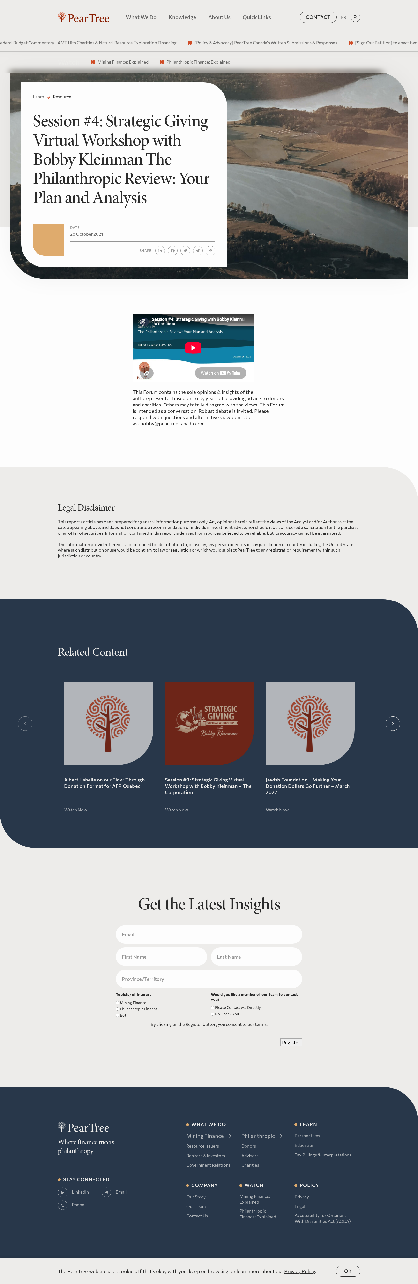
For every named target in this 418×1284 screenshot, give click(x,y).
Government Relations (208, 1165)
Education (304, 1145)
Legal (300, 1206)
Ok (348, 1271)
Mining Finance (133, 1002)
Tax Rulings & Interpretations (323, 1154)
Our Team (196, 1206)
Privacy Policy (299, 1271)
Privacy (302, 1196)
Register (291, 1042)
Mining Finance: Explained (254, 1199)
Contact (318, 17)
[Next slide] (393, 723)
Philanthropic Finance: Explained (257, 1213)
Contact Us (197, 1215)
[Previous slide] (25, 723)
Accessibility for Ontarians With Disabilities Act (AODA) (323, 1218)
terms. (261, 1024)
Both (124, 1015)
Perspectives (307, 1135)
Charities (250, 1165)
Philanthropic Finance (138, 1009)
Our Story (196, 1196)
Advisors (249, 1155)
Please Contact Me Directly (238, 1007)
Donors (248, 1146)
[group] (213, 42)
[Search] (355, 17)
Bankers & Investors (205, 1155)
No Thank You (227, 1014)
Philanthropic (258, 1136)
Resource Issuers (202, 1146)
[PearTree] (83, 17)
